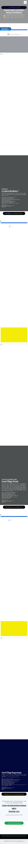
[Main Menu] (25, 2)
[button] (14, 213)
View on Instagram (15, 831)
